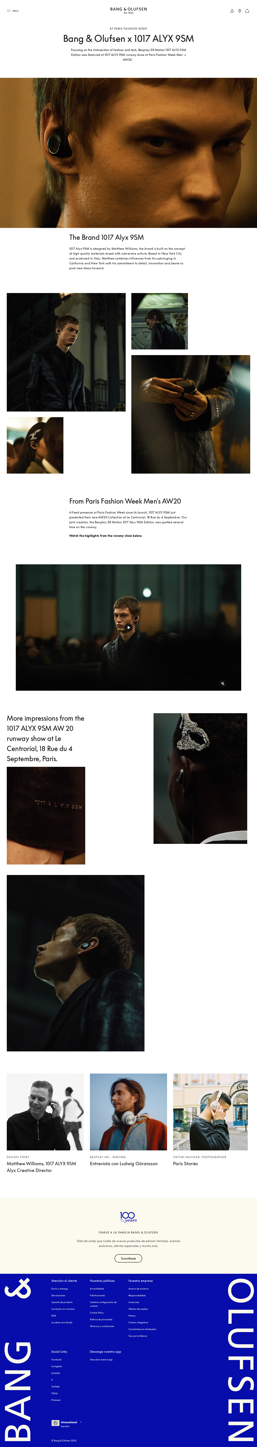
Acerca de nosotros (138, 1288)
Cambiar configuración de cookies (103, 1304)
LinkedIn (55, 1373)
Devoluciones (58, 1295)
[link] (232, 11)
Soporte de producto (62, 1302)
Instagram (56, 1366)
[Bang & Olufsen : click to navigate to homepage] (128, 10)
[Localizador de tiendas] (240, 11)
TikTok (54, 1393)
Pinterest (56, 1400)
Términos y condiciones (102, 1326)
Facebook (56, 1359)
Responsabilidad (137, 1295)
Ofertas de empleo (138, 1309)
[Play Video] (128, 627)
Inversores (133, 1302)
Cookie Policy (97, 1312)
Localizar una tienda (61, 1322)
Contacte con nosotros (63, 1309)
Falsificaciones (97, 1295)
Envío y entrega (59, 1288)
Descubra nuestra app (101, 1359)
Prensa (132, 1315)
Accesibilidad (97, 1288)
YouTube (55, 1386)
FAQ (53, 1315)
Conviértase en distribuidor (142, 1329)
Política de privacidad (101, 1319)
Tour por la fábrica (137, 1336)
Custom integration (138, 1322)
